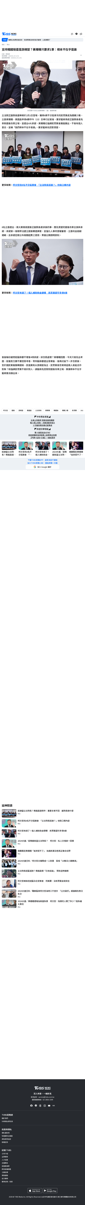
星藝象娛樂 (6, 1166)
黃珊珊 (47, 410)
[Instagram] (44, 1105)
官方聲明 (5, 1178)
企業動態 (5, 1157)
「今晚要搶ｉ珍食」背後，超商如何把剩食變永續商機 (27, 40)
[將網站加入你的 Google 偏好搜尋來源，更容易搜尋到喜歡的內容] (42, 467)
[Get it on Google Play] (50, 1190)
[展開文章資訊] (81, 55)
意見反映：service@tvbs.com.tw (42, 1097)
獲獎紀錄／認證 (7, 1181)
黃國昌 (29, 410)
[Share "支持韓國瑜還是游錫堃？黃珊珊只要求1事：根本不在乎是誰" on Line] (76, 34)
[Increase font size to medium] (72, 34)
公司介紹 (5, 1153)
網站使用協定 (6, 1139)
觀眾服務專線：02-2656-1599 (42, 1100)
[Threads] (40, 1105)
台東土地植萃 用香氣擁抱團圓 (42, 420)
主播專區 (5, 1163)
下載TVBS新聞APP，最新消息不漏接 (42, 460)
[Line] (36, 1105)
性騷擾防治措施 (7, 1136)
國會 (13, 410)
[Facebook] (31, 1105)
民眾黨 (74, 410)
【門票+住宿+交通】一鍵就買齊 (42, 437)
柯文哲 (5, 410)
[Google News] (53, 1105)
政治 (8, 44)
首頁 (3, 44)
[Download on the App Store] (35, 1190)
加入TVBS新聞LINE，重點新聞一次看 (42, 463)
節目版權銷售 (6, 1169)
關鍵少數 (65, 410)
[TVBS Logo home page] (9, 34)
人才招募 (5, 1160)
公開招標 (5, 1172)
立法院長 (38, 410)
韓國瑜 (56, 410)
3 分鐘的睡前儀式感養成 (42, 425)
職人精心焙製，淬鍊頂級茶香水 (42, 422)
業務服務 (5, 1175)
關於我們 (5, 1118)
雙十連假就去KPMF (42, 432)
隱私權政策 (6, 1133)
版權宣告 (5, 1142)
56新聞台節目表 (7, 1121)
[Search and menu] (81, 34)
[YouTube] (49, 1105)
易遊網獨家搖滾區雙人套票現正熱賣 (42, 435)
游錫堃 (20, 410)
